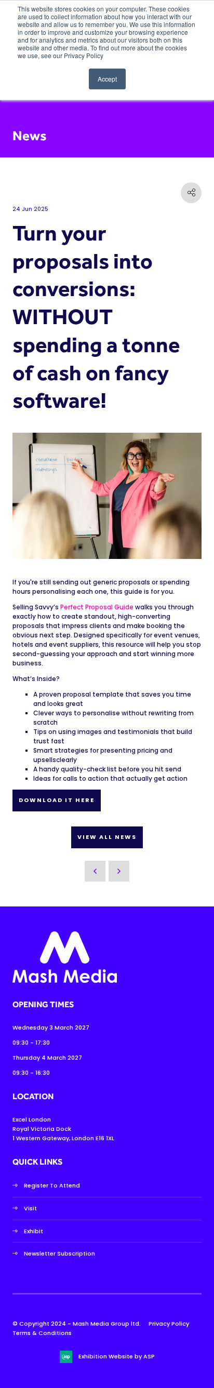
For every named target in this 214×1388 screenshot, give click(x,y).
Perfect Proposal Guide (96, 607)
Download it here (57, 800)
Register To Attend (52, 1185)
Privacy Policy (169, 1323)
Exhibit (33, 1231)
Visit (30, 1208)
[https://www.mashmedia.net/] (64, 981)
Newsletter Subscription (59, 1253)
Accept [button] (107, 78)
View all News (107, 837)
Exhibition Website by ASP (116, 1356)
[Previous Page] (95, 871)
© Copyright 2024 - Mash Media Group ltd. (76, 1323)
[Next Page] (119, 871)
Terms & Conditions (42, 1333)
